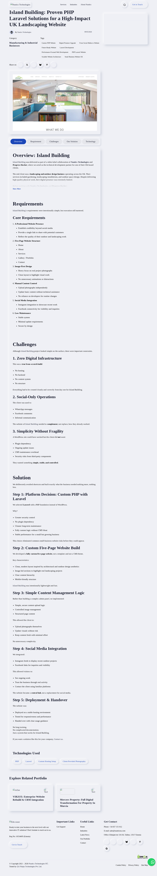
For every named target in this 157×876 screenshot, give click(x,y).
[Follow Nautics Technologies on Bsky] (126, 842)
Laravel (29, 761)
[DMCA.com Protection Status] (142, 856)
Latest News (84, 835)
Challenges (54, 141)
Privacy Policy (133, 865)
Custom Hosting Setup (47, 761)
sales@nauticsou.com (117, 831)
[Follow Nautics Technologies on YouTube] (133, 842)
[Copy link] (53, 65)
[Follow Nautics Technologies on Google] (106, 848)
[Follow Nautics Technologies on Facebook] (106, 842)
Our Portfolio (85, 839)
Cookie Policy (121, 865)
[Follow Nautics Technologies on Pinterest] (140, 842)
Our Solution (72, 141)
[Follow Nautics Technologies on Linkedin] (120, 842)
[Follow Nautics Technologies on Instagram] (113, 842)
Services (63, 5)
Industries (73, 5)
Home (82, 827)
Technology (91, 141)
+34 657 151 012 (115, 827)
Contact (83, 843)
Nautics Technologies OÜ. (38, 864)
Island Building (53, 155)
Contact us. (58, 739)
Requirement (35, 141)
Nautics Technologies (24, 32)
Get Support (61, 827)
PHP (17, 761)
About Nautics (86, 5)
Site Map (144, 865)
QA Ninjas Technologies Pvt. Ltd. (29, 866)
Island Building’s (20, 210)
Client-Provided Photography (74, 761)
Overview (18, 141)
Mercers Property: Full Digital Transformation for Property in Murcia (77, 802)
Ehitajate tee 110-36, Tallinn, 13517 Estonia (125, 835)
